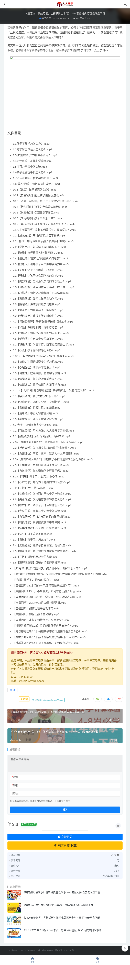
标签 (97, 962)
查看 (116, 855)
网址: (15, 793)
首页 (32, 962)
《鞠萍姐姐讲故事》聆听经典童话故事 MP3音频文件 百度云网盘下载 (61, 892)
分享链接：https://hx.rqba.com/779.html (48, 700)
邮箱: (15, 785)
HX (88, 18)
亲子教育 (46, 18)
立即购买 (66, 836)
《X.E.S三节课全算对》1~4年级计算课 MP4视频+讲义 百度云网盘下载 (62, 930)
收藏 (25, 699)
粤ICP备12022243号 (64, 950)
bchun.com (30, 950)
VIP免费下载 (67, 845)
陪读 (13, 690)
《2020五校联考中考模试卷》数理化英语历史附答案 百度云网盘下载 (61, 917)
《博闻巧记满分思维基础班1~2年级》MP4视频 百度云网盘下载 (58, 905)
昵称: (15, 777)
